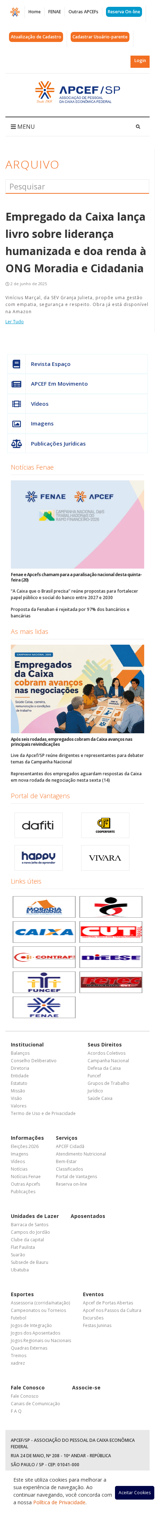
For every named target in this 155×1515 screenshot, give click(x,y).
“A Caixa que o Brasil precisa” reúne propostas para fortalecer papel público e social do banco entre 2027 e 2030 (74, 594)
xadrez (18, 1363)
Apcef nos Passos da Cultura (112, 1310)
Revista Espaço (51, 363)
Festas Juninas (97, 1325)
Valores (18, 1106)
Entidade (20, 1076)
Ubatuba (20, 1270)
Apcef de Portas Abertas (108, 1303)
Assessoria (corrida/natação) (40, 1303)
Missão (18, 1091)
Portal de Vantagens (40, 795)
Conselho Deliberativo (34, 1061)
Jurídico (95, 1091)
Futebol (18, 1318)
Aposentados (88, 1216)
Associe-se (86, 1387)
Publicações (23, 1192)
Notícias (19, 1169)
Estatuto (19, 1083)
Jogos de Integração (31, 1325)
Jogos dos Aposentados (35, 1333)
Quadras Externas (29, 1348)
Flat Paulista (23, 1247)
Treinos (18, 1355)
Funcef (94, 1076)
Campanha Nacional (108, 1061)
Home (34, 12)
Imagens (42, 423)
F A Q (16, 1411)
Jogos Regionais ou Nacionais (41, 1340)
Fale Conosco (28, 1387)
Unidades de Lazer (35, 1216)
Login (140, 60)
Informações (27, 1137)
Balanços (20, 1053)
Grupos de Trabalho (108, 1083)
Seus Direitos (105, 1044)
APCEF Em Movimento (59, 383)
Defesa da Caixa (104, 1068)
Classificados (69, 1169)
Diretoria (20, 1068)
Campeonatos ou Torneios (38, 1310)
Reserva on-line (71, 1184)
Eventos (93, 1294)
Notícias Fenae (32, 467)
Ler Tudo (14, 322)
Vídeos (40, 403)
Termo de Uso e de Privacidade (43, 1113)
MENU (25, 127)
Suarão (18, 1255)
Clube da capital (27, 1240)
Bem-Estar (66, 1161)
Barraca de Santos (29, 1225)
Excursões (93, 1318)
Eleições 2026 (25, 1146)
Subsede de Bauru (29, 1262)
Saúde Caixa (100, 1098)
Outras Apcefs (25, 1184)
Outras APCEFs (83, 12)
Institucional (27, 1044)
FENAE (54, 12)
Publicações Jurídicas (58, 443)
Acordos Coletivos (106, 1053)
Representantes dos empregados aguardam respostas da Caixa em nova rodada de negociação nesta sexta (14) (76, 777)
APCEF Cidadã (70, 1146)
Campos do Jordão (30, 1232)
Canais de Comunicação (35, 1404)
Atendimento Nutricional (81, 1154)
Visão (16, 1098)
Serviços (67, 1137)
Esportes (22, 1294)
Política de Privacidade (59, 1502)
